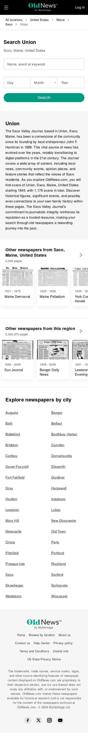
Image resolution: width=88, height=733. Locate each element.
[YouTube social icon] (60, 720)
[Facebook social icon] (27, 720)
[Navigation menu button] (6, 7)
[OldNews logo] (43, 5)
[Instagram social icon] (49, 720)
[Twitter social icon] (38, 720)
